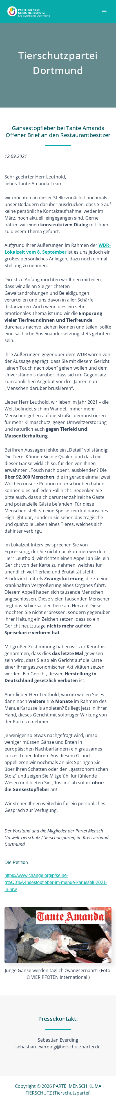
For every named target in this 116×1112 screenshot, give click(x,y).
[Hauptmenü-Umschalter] (104, 11)
